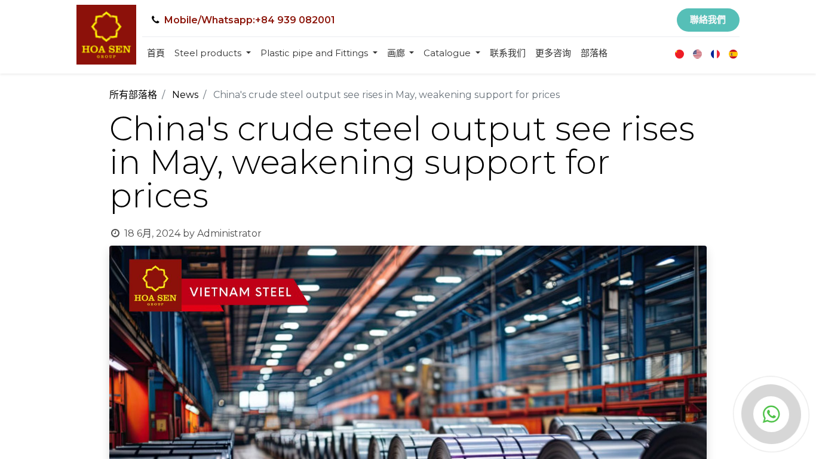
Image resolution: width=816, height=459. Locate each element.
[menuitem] (156, 53)
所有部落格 (133, 94)
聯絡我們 (708, 19)
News (185, 94)
